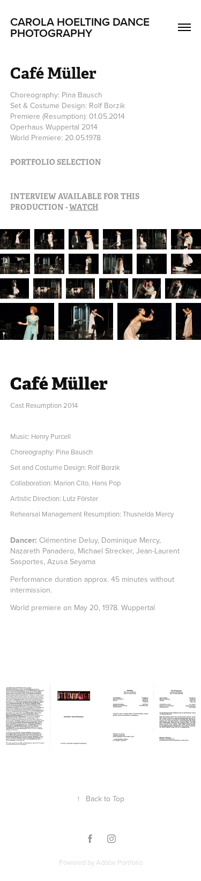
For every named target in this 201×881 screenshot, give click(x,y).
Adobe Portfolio (119, 862)
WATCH (83, 207)
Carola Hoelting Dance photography (81, 27)
